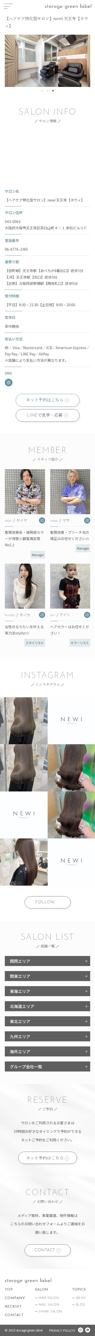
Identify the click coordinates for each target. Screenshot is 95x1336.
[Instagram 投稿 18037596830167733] (24, 815)
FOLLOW (44, 902)
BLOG (80, 1304)
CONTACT (44, 1250)
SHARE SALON (50, 1311)
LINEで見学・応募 (45, 415)
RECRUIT (13, 1307)
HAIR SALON (49, 1298)
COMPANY (15, 1298)
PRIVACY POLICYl (62, 1330)
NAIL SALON (49, 1304)
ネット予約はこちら (45, 400)
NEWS (81, 1298)
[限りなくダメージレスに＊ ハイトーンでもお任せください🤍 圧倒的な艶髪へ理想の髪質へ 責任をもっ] (24, 720)
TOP (9, 1290)
